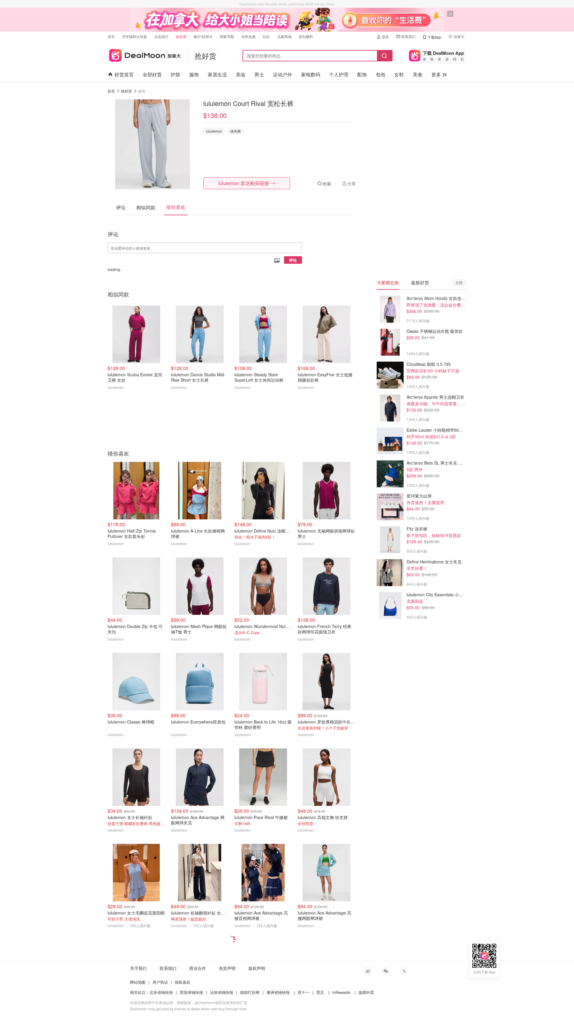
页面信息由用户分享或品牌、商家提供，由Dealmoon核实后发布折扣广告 (189, 1002)
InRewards (341, 992)
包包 (380, 74)
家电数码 (310, 74)
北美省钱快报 (161, 992)
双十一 (303, 992)
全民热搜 (248, 36)
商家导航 (227, 36)
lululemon (214, 131)
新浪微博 (367, 971)
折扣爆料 (306, 36)
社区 (266, 36)
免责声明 (227, 968)
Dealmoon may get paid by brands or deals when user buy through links (188, 1008)
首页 (111, 36)
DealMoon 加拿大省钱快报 (144, 54)
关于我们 (138, 968)
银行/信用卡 (203, 36)
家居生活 (217, 74)
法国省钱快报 (221, 992)
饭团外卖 (366, 992)
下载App (434, 37)
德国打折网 (249, 992)
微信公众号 (385, 971)
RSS (403, 971)
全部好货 (152, 74)
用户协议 (160, 982)
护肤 (175, 74)
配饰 (362, 74)
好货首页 (124, 74)
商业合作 (197, 968)
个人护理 (338, 74)
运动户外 (282, 74)
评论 (293, 260)
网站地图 (138, 982)
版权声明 (256, 968)
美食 (417, 74)
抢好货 (181, 36)
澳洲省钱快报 (278, 992)
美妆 (240, 74)
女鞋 (399, 74)
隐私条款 (182, 982)
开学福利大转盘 (134, 36)
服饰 (194, 74)
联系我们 (408, 36)
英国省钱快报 (191, 992)
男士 (259, 74)
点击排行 (161, 36)
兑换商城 (284, 36)
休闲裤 (235, 131)
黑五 (320, 992)
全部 (458, 282)
